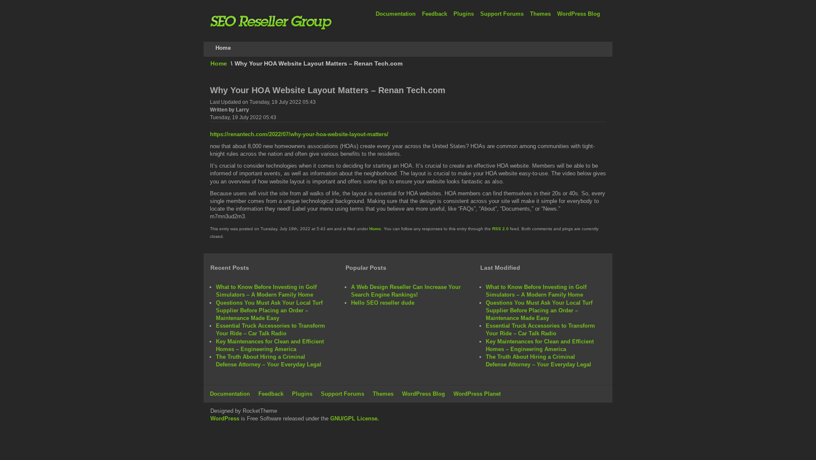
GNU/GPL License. (354, 418)
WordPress (224, 418)
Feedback (434, 14)
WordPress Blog (578, 14)
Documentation (396, 14)
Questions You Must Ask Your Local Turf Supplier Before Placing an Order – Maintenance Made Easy (269, 310)
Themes (540, 14)
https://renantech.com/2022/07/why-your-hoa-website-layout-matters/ (299, 134)
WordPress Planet (477, 394)
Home (218, 63)
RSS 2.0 (500, 228)
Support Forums (502, 14)
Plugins (463, 14)
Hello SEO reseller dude (382, 303)
